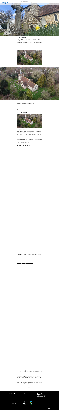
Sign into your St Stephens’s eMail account (14, 403)
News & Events (24, 2)
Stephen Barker (25, 316)
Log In (10, 402)
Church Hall (34, 2)
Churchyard (42, 2)
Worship (15, 2)
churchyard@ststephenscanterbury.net (24, 142)
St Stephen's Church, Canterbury (5, 3)
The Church (38, 2)
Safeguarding (13, 3)
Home (13, 2)
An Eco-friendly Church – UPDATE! (24, 145)
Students (52, 2)
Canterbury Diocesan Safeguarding (41, 396)
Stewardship (46, 2)
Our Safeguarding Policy (40, 394)
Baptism (32, 2)
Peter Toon (24, 129)
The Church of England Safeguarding (41, 395)
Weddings (29, 2)
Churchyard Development (22, 112)
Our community (19, 2)
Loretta (49, 2)
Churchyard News (20, 49)
